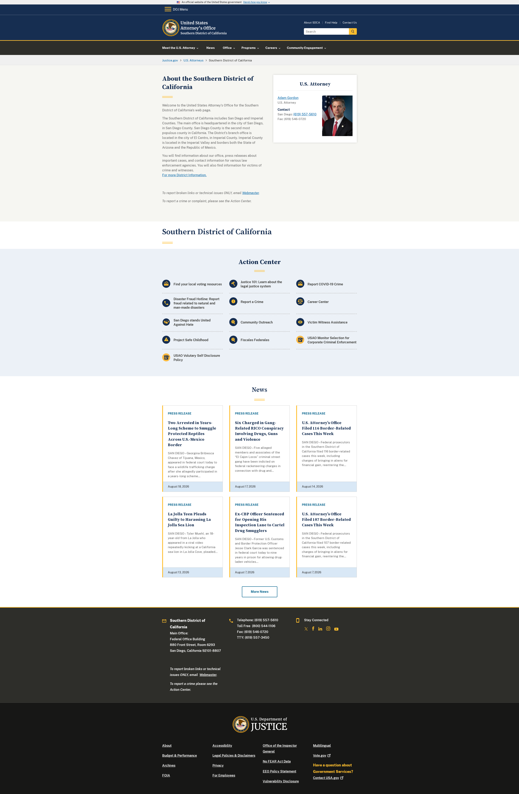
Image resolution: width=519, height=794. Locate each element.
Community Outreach (257, 322)
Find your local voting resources (198, 284)
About (167, 746)
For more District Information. (184, 175)
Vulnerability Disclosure (281, 781)
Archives (168, 765)
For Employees (223, 775)
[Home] (195, 35)
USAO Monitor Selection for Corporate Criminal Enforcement (332, 340)
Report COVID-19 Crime (325, 284)
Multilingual (322, 746)
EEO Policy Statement (279, 771)
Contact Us (350, 22)
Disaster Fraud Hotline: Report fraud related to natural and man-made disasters (196, 303)
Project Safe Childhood (191, 340)
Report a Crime (252, 302)
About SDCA (312, 22)
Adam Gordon (288, 98)
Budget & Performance (179, 755)
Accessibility (222, 746)
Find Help (331, 22)
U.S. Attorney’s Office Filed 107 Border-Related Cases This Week (326, 520)
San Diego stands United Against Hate (192, 322)
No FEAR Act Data (277, 761)
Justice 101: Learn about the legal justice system (261, 284)
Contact (326, 778)
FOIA (166, 775)
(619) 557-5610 (304, 114)
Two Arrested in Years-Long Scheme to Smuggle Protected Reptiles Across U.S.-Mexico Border (192, 434)
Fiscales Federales (255, 340)
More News (259, 592)
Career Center (318, 302)
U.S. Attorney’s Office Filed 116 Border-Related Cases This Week (326, 428)
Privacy (218, 765)
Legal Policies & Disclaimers (233, 755)
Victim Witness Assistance (327, 322)
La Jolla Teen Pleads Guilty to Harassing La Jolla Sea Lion (189, 520)
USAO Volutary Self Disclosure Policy (197, 358)
